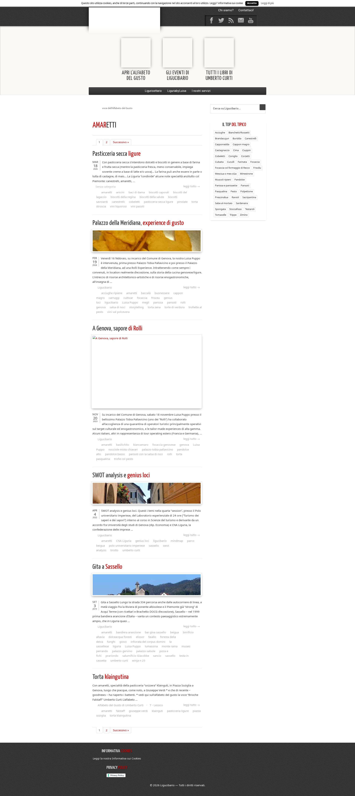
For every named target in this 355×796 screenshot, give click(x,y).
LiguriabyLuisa (176, 91)
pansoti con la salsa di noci (146, 454)
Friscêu (257, 167)
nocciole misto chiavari (123, 449)
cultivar (128, 298)
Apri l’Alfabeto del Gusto (136, 75)
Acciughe (220, 132)
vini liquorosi (118, 206)
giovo (123, 641)
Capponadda (222, 144)
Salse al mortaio (223, 203)
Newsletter (240, 20)
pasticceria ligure (178, 711)
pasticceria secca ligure (158, 201)
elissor (140, 637)
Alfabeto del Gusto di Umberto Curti (120, 705)
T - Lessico (156, 705)
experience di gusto (138, 223)
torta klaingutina (120, 715)
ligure (116, 154)
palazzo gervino (122, 651)
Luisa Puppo (130, 302)
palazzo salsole (145, 651)
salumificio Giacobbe (135, 655)
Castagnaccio (222, 150)
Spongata (220, 209)
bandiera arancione (128, 632)
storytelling (136, 307)
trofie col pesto (123, 459)
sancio (157, 655)
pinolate (182, 201)
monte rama (170, 646)
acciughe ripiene (111, 293)
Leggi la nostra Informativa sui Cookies (117, 758)
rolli (169, 454)
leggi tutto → (191, 186)
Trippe (233, 214)
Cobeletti (220, 156)
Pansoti (245, 185)
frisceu (155, 298)
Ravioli (235, 197)
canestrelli (118, 201)
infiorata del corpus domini (148, 641)
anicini (120, 192)
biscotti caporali (159, 192)
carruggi (114, 298)
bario (124, 14)
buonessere (162, 293)
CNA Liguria (123, 541)
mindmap (177, 541)
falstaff (120, 711)
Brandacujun (222, 138)
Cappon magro (241, 144)
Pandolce (239, 179)
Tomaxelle (220, 214)
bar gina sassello (155, 632)
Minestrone (246, 173)
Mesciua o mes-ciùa (225, 173)
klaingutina (110, 677)
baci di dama (137, 192)
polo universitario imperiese (127, 545)
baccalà (146, 293)
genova (184, 444)
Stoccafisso (235, 209)
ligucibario (111, 302)
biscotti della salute (152, 197)
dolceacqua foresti (120, 637)
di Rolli (117, 329)
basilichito (122, 444)
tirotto (114, 550)
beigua (174, 632)
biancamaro (140, 444)
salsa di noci (117, 307)
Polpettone (246, 191)
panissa (158, 302)
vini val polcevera (118, 312)
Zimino (244, 214)
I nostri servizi (201, 91)
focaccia (142, 298)
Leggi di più (267, 3)
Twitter (221, 20)
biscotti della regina (123, 197)
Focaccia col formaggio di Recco (232, 167)
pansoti (171, 302)
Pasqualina (221, 191)
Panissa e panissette (226, 185)
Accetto (252, 3)
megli (145, 302)
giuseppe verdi (138, 711)
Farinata (242, 161)
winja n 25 (138, 660)
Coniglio (233, 156)
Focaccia (255, 161)
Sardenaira (242, 203)
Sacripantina (249, 197)
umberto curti (131, 550)
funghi (111, 641)
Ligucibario (105, 287)
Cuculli (230, 161)
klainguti (157, 711)
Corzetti (245, 156)
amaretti (106, 192)
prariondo (112, 655)
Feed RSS (230, 20)
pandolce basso (115, 454)
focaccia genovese (163, 444)
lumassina (151, 646)
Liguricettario (153, 91)
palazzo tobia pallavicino (157, 449)
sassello (154, 545)
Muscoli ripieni (223, 179)
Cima (236, 150)
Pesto (234, 191)
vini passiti (137, 206)
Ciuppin (246, 150)
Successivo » (121, 142)
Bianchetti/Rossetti (239, 132)
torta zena (154, 307)
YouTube (250, 20)
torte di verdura (175, 307)
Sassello (107, 567)
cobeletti (134, 201)
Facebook (211, 20)
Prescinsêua (221, 197)
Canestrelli (250, 138)
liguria (117, 646)
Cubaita (219, 161)
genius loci (121, 475)
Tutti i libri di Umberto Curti (219, 75)
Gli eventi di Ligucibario (177, 75)
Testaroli (249, 209)
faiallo (152, 637)
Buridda (237, 138)
